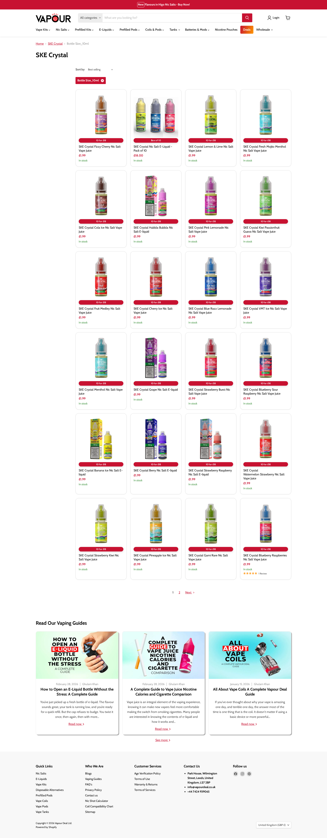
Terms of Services (144, 790)
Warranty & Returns (145, 784)
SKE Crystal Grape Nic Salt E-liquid (156, 389)
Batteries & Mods (196, 29)
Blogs (88, 773)
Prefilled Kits (83, 29)
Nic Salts (62, 29)
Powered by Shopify (46, 827)
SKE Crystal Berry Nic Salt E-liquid (155, 470)
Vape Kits (42, 29)
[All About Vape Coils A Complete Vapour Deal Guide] (250, 655)
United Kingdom (272, 825)
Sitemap (90, 812)
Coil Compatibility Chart (99, 806)
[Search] (247, 17)
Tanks (174, 29)
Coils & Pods (153, 29)
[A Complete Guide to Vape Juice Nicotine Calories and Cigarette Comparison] (163, 655)
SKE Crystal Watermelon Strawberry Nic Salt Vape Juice (263, 474)
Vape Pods (42, 806)
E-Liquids (105, 29)
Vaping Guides (93, 779)
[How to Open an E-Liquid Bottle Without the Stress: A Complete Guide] (77, 655)
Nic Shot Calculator (96, 801)
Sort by (80, 69)
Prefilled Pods (129, 29)
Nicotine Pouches (226, 29)
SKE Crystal (55, 43)
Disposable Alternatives (50, 790)
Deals (247, 29)
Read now (75, 724)
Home (40, 43)
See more (161, 740)
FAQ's (88, 784)
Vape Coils (42, 801)
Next (188, 592)
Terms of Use (142, 779)
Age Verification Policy (147, 773)
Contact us (91, 795)
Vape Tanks (42, 812)
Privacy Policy (93, 790)
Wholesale (263, 29)
